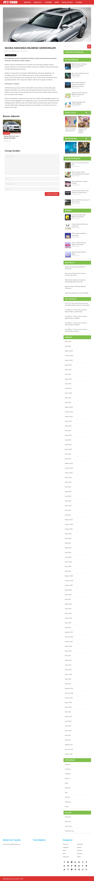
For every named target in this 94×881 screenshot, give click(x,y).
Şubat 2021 (68, 548)
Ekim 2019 (68, 623)
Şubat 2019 (68, 660)
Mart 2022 (68, 487)
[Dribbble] (86, 862)
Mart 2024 (68, 374)
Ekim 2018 (68, 679)
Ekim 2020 (68, 566)
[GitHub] (86, 865)
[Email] (82, 869)
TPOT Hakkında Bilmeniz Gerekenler (79, 234)
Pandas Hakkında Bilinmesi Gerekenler (80, 225)
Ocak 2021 (68, 552)
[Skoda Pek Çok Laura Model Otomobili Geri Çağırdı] (12, 126)
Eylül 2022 (68, 458)
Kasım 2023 (68, 393)
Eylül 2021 (68, 515)
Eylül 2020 (68, 571)
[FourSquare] (68, 869)
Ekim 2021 (68, 510)
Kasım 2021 (68, 505)
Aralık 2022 (68, 444)
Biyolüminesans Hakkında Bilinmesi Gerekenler (79, 65)
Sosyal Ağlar (67, 2)
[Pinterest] (79, 862)
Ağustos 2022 (69, 463)
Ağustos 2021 (69, 519)
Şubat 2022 (68, 491)
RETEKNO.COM (7, 879)
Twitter (67, 806)
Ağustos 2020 (69, 576)
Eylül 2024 (68, 346)
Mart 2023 (68, 430)
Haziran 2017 (69, 754)
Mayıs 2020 (68, 590)
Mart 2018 (68, 712)
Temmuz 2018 (69, 693)
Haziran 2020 (69, 585)
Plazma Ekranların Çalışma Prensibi (80, 182)
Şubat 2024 (68, 379)
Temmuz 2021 (69, 524)
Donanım (67, 764)
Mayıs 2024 (68, 365)
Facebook (68, 769)
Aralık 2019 (68, 613)
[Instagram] (82, 862)
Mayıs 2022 (68, 477)
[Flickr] (71, 862)
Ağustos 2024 (69, 351)
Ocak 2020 (68, 608)
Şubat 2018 (68, 716)
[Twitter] (71, 865)
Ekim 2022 (68, 454)
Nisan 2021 (68, 538)
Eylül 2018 (68, 683)
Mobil (57, 2)
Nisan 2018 (68, 707)
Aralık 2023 (68, 388)
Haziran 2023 (69, 416)
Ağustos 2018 (69, 688)
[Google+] (75, 862)
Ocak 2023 (68, 440)
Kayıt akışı (68, 821)
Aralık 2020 (68, 557)
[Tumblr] (82, 865)
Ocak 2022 (68, 496)
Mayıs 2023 (68, 421)
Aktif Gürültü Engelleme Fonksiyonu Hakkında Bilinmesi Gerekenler (78, 84)
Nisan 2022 (68, 482)
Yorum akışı (68, 826)
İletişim (78, 2)
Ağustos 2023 (69, 407)
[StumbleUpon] (79, 865)
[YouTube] (64, 869)
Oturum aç (68, 817)
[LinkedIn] (64, 865)
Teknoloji (37, 2)
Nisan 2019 (68, 651)
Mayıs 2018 (68, 702)
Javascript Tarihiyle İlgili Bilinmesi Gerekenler (78, 215)
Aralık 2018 (68, 669)
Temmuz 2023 (69, 412)
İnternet (67, 778)
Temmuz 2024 (69, 355)
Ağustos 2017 (69, 744)
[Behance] (68, 862)
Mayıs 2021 (68, 533)
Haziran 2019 (69, 641)
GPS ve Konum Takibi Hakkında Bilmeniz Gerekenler (80, 173)
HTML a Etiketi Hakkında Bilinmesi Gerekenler (79, 243)
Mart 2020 (68, 599)
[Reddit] (71, 869)
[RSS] (86, 869)
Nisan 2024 (68, 369)
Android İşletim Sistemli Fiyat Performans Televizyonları (80, 191)
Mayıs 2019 (68, 646)
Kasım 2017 (68, 730)
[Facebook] (64, 862)
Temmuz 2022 (69, 468)
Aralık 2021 (68, 501)
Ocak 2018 (68, 721)
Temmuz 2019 (69, 637)
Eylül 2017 (68, 740)
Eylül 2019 (68, 627)
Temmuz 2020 (69, 580)
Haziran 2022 (69, 473)
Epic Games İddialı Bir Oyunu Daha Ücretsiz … (80, 74)
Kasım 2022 (68, 449)
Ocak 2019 (68, 665)
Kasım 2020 (68, 562)
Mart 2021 (68, 543)
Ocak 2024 (68, 383)
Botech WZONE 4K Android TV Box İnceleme (81, 201)
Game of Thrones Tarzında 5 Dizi (80, 163)
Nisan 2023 (68, 426)
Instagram (68, 773)
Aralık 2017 (68, 726)
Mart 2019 (68, 655)
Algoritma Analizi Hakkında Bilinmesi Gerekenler (79, 93)
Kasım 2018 (68, 674)
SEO (66, 792)
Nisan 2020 (68, 594)
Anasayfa (27, 2)
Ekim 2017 (68, 735)
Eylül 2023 (68, 402)
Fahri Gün (8, 51)
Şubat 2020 (68, 604)
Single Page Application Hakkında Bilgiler (78, 103)
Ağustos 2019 (69, 632)
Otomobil (48, 2)
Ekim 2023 (68, 397)
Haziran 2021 (69, 529)
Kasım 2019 (68, 618)
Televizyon (68, 802)
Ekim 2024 (68, 341)
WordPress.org (69, 831)
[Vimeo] (75, 865)
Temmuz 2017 (69, 749)
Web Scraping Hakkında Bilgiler (79, 253)
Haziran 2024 (69, 360)
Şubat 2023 (68, 435)
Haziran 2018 (69, 698)
